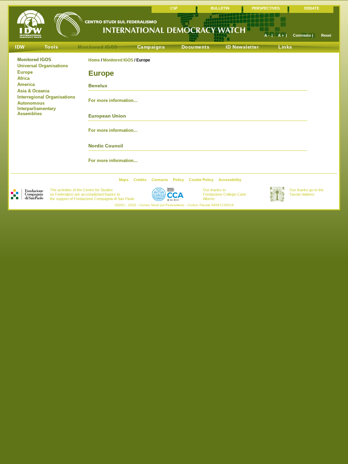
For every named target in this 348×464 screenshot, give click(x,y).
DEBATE (311, 8)
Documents (195, 47)
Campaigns (151, 47)
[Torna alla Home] (48, 37)
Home (94, 60)
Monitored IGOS (118, 60)
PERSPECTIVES (266, 8)
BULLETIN (220, 8)
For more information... (113, 100)
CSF (174, 8)
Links (285, 47)
